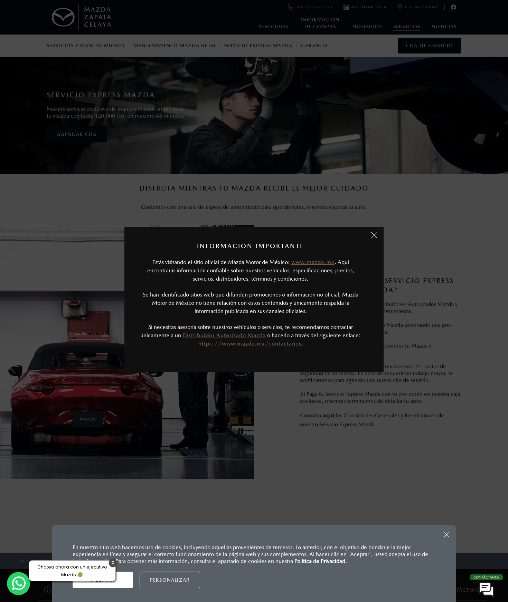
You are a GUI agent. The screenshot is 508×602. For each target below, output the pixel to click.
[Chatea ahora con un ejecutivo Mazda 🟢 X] (18, 583)
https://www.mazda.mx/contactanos (249, 343)
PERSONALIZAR (170, 580)
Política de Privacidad (319, 561)
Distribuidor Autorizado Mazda (224, 335)
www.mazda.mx (313, 262)
